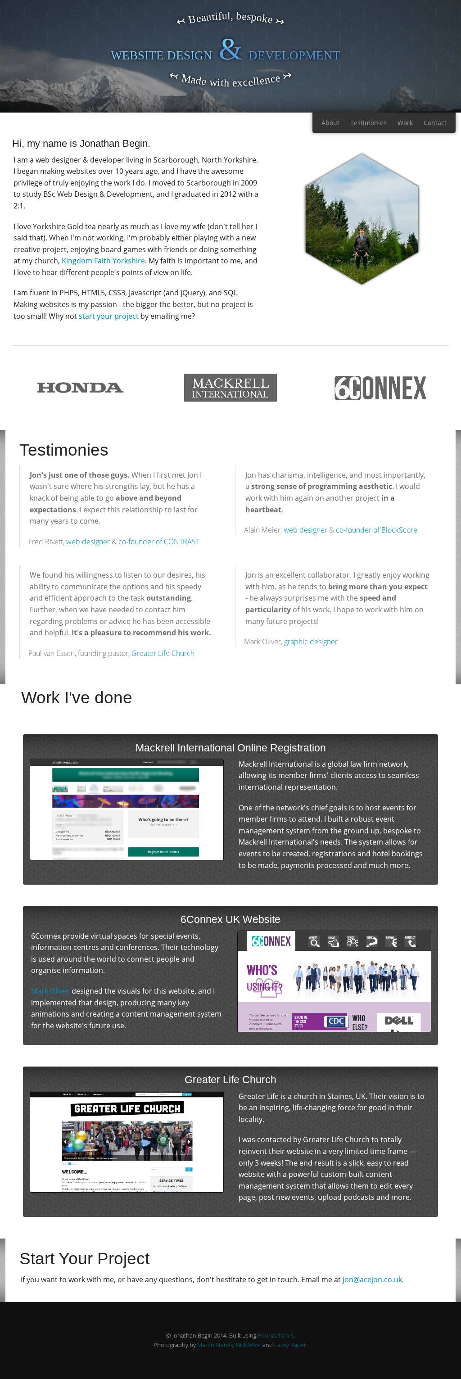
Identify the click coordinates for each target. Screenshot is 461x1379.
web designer (88, 542)
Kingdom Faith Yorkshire (103, 261)
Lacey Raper (290, 1345)
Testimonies (368, 122)
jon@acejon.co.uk (372, 1279)
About (330, 122)
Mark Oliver (50, 991)
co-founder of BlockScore (376, 530)
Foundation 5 (276, 1335)
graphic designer (311, 642)
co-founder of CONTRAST (158, 542)
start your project (109, 316)
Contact (435, 122)
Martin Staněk (215, 1345)
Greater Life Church (162, 653)
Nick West (248, 1345)
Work (405, 122)
